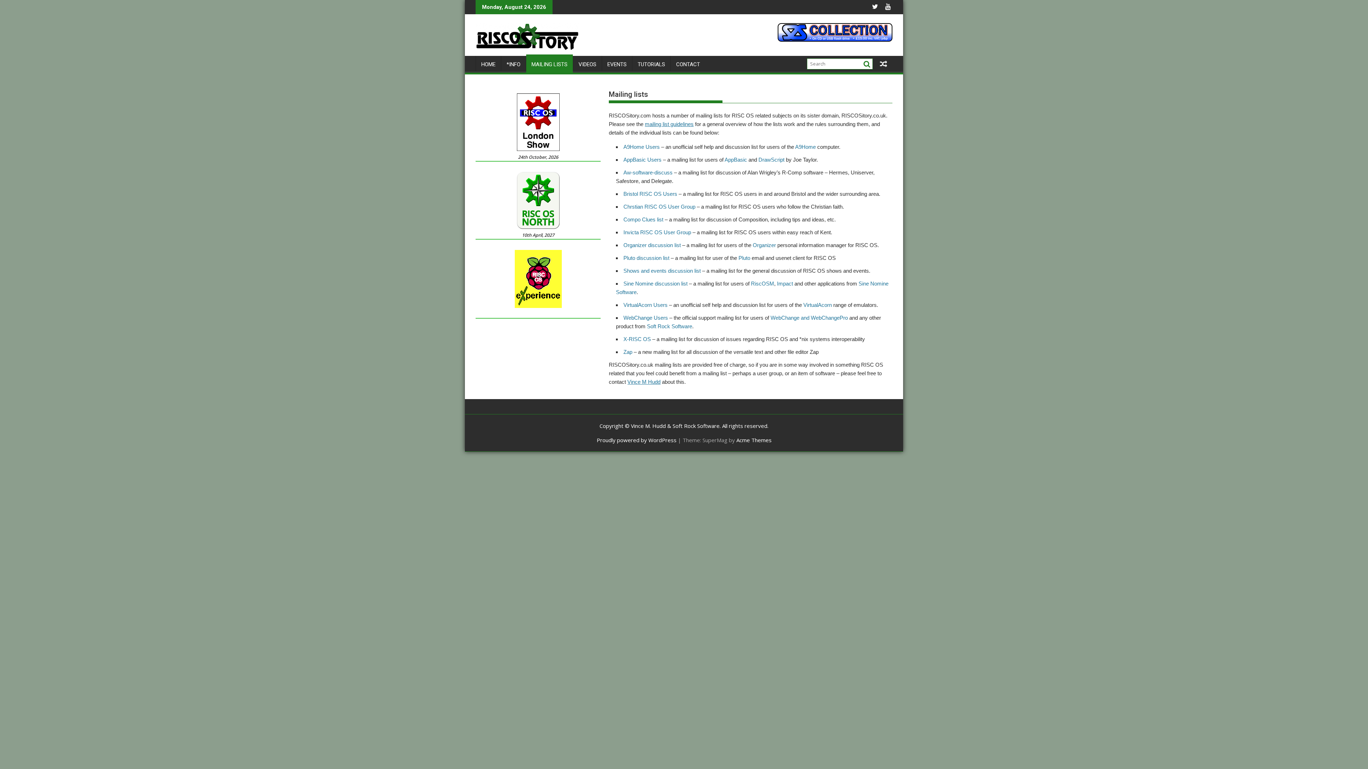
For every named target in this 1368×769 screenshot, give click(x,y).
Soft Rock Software (669, 326)
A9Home (805, 147)
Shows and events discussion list (662, 271)
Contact (688, 64)
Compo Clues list (643, 219)
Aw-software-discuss (648, 172)
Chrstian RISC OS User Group (659, 207)
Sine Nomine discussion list (655, 284)
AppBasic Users (642, 160)
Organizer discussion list (652, 245)
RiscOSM (762, 284)
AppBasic (736, 160)
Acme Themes (754, 440)
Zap (627, 352)
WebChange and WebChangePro (809, 318)
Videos (587, 64)
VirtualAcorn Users (645, 305)
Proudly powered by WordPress (637, 440)
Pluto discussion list (646, 258)
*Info (513, 64)
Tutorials (651, 64)
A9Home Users (641, 147)
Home (488, 64)
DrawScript (771, 160)
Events (617, 64)
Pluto (744, 258)
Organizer (764, 245)
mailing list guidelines (669, 124)
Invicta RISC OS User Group (657, 232)
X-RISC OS (637, 339)
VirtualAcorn (817, 305)
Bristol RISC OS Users (650, 194)
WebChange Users (645, 318)
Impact (785, 284)
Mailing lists (550, 64)
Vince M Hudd (643, 382)
